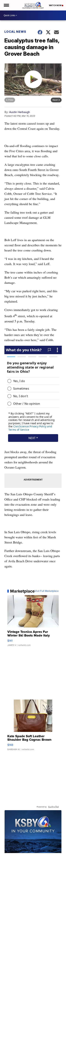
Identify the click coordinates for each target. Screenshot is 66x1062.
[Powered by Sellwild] (53, 807)
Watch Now (55, 5)
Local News (15, 31)
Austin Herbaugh (19, 112)
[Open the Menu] (6, 5)
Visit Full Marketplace (47, 591)
